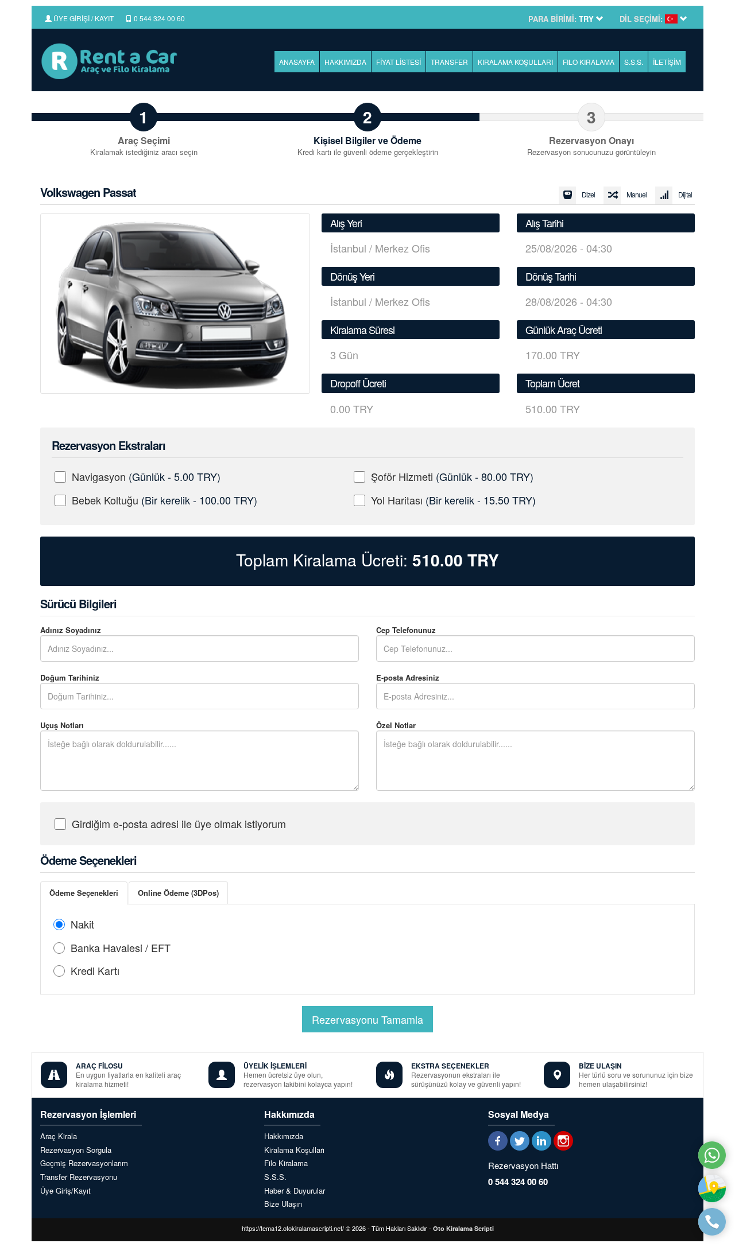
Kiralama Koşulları (294, 1150)
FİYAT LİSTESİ (398, 62)
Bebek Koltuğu (164, 499)
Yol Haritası (453, 499)
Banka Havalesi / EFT (121, 947)
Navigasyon (146, 476)
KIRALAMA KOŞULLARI (515, 62)
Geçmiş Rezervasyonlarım (84, 1163)
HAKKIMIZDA (345, 62)
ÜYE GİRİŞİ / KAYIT (83, 18)
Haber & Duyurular (294, 1191)
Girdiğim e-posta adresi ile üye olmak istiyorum (179, 823)
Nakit (82, 923)
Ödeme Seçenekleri (83, 892)
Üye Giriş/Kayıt (65, 1191)
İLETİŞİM (667, 62)
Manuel (636, 194)
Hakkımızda (283, 1136)
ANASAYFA (297, 62)
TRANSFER (449, 62)
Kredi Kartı (95, 970)
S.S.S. (633, 62)
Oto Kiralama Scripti (463, 1228)
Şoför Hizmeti (452, 476)
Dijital (685, 194)
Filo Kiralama (286, 1163)
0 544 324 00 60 (158, 18)
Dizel (588, 194)
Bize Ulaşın (283, 1204)
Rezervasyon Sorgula (75, 1150)
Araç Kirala (58, 1136)
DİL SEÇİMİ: (641, 19)
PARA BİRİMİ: (552, 19)
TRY (455, 560)
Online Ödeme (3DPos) (178, 892)
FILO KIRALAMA (588, 62)
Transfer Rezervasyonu (78, 1177)
